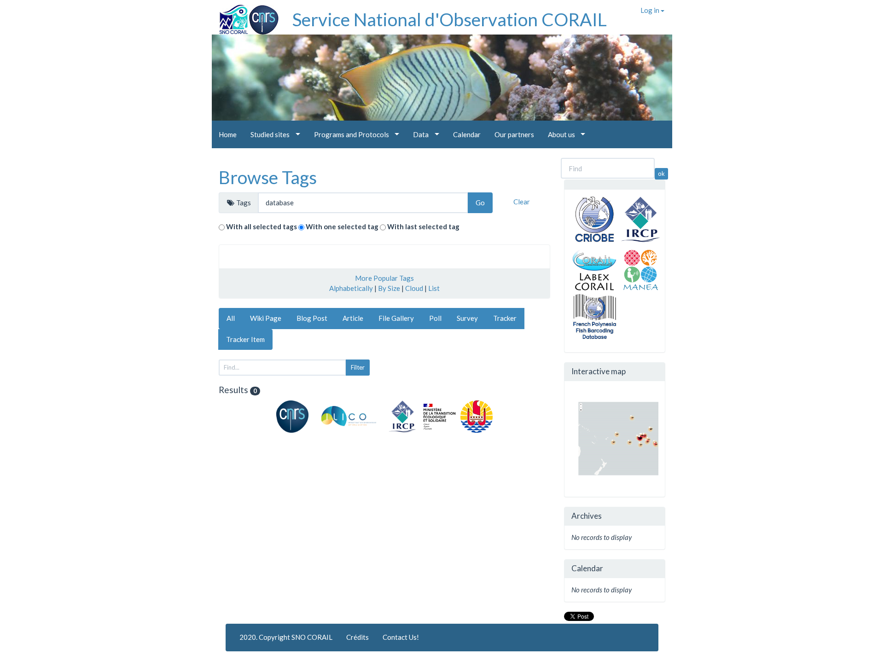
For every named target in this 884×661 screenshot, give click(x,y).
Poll (435, 318)
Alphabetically (351, 288)
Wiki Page (265, 318)
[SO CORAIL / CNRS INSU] (245, 16)
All (231, 318)
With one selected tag (342, 226)
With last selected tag (423, 226)
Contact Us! (401, 637)
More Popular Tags (384, 278)
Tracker (505, 318)
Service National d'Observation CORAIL (449, 19)
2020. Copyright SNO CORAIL (285, 637)
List (434, 288)
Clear (521, 201)
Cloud (414, 288)
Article (353, 318)
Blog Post (312, 318)
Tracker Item (245, 339)
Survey (467, 318)
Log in (650, 10)
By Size (389, 288)
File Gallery (396, 318)
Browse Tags (268, 177)
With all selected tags (261, 226)
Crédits (357, 637)
